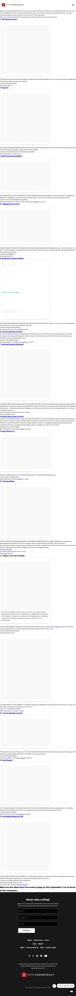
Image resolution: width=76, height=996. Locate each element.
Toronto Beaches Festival (13, 713)
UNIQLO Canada (16, 623)
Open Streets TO (8, 431)
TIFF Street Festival (9, 19)
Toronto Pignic (9, 481)
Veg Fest (5, 87)
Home (29, 940)
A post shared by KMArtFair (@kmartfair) (15, 873)
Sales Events (38, 940)
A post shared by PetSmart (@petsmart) (15, 400)
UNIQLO (57, 627)
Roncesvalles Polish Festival (13, 416)
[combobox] (30, 917)
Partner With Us (32, 947)
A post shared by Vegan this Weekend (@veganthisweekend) (19, 144)
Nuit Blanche (7, 760)
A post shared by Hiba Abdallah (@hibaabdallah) (15, 804)
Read (47, 940)
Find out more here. (6, 549)
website (35, 202)
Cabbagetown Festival (10, 204)
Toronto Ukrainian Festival (12, 332)
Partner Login (51, 947)
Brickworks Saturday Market (13, 258)
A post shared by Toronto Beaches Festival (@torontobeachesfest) (20, 748)
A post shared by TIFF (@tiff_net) (15, 76)
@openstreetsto (22, 885)
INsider (40, 944)
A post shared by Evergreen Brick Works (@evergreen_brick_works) (22, 319)
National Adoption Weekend (12, 344)
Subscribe (26, 930)
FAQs (42, 947)
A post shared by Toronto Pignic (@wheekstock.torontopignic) (19, 538)
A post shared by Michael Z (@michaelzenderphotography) (18, 244)
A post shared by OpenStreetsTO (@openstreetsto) (16, 471)
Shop (34, 944)
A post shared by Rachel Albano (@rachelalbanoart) (16, 701)
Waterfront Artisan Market (12, 156)
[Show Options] (48, 917)
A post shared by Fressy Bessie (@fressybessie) (15, 192)
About (22, 947)
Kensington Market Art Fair (13, 816)
